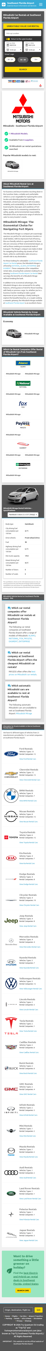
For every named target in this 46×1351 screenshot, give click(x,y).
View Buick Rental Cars (28, 1073)
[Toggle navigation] (40, 4)
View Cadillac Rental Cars (29, 1052)
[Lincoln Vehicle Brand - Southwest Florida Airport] (11, 1004)
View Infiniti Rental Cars (28, 1115)
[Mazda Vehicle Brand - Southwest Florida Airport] (11, 1152)
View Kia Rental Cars (27, 863)
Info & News (26, 1318)
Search (23, 69)
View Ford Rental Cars (27, 759)
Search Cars (23, 1290)
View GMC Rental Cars (27, 1094)
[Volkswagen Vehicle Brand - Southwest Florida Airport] (11, 983)
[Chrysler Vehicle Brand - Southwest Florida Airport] (11, 900)
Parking (9, 1318)
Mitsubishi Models (19, 134)
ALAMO (23, 266)
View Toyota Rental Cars (28, 842)
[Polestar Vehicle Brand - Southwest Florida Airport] (11, 1214)
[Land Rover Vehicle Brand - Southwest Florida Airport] (11, 1193)
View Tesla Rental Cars (28, 1031)
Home (7, 1316)
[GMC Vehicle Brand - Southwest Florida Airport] (11, 1089)
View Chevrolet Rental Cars (29, 780)
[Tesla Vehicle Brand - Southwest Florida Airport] (11, 1026)
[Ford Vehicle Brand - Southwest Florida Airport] (11, 754)
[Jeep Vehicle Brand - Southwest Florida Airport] (11, 920)
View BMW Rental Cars (28, 801)
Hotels (17, 1318)
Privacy (19, 1321)
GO (38, 1310)
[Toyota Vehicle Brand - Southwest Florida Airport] (11, 837)
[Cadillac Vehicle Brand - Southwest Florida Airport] (11, 1047)
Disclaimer (38, 1318)
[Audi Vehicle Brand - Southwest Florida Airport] (11, 1172)
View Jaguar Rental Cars (28, 1240)
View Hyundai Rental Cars (29, 968)
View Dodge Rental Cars (28, 884)
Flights (15, 1316)
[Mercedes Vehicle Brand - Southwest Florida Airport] (11, 942)
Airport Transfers (36, 1316)
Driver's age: (9, 54)
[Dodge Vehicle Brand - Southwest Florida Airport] (11, 879)
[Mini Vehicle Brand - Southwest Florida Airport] (11, 1131)
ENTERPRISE (32, 266)
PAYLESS (28, 638)
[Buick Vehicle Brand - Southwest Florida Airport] (11, 1068)
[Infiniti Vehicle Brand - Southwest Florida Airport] (11, 1110)
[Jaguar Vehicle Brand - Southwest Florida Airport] (11, 1235)
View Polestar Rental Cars (29, 1219)
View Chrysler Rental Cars (29, 905)
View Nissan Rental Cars (28, 822)
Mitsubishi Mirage (24, 713)
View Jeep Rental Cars (27, 926)
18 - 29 (10, 59)
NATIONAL (16, 266)
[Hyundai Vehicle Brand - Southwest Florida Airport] (11, 963)
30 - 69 (23, 60)
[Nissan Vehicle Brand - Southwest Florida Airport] (11, 816)
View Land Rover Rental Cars (30, 1199)
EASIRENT (7, 268)
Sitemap (28, 1321)
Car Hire (23, 1316)
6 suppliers (28, 140)
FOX (21, 638)
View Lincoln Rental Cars (28, 1010)
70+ (35, 59)
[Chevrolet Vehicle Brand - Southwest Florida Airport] (11, 775)
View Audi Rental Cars (27, 1178)
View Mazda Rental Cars (28, 1157)
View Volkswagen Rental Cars (30, 989)
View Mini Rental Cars (27, 1136)
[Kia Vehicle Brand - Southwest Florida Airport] (11, 858)
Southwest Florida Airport (15, 303)
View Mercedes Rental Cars (29, 947)
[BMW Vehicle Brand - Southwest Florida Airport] (11, 795)
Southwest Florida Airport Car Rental (24, 273)
